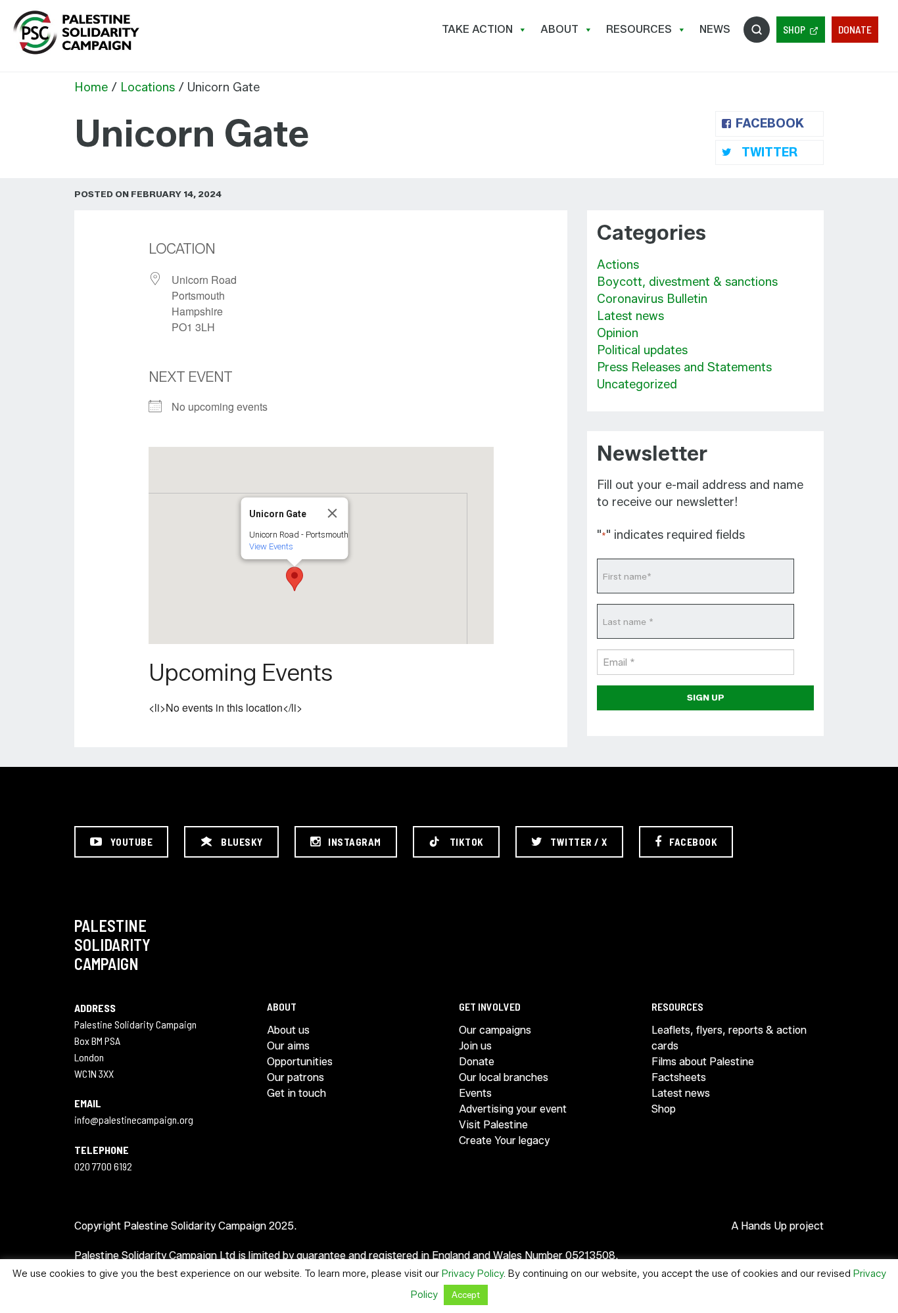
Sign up (705, 697)
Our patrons (295, 1077)
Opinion (617, 333)
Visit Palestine (493, 1124)
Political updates (642, 350)
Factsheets (678, 1077)
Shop (794, 29)
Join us (475, 1046)
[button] (294, 578)
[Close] (332, 513)
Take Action (477, 29)
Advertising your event (513, 1109)
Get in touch (296, 1093)
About (559, 29)
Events (475, 1093)
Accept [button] (466, 1294)
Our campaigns (495, 1030)
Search (757, 29)
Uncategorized (637, 384)
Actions (618, 265)
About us (288, 1030)
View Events (271, 546)
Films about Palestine (702, 1061)
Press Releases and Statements (684, 367)
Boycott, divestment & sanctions (687, 282)
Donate (855, 29)
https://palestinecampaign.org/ (75, 32)
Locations (147, 87)
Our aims (288, 1046)
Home (91, 87)
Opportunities (300, 1061)
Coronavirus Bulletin (652, 299)
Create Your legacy (504, 1140)
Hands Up (764, 1226)
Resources (639, 29)
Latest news (630, 316)
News (714, 29)
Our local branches (503, 1077)
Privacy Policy (473, 1273)
